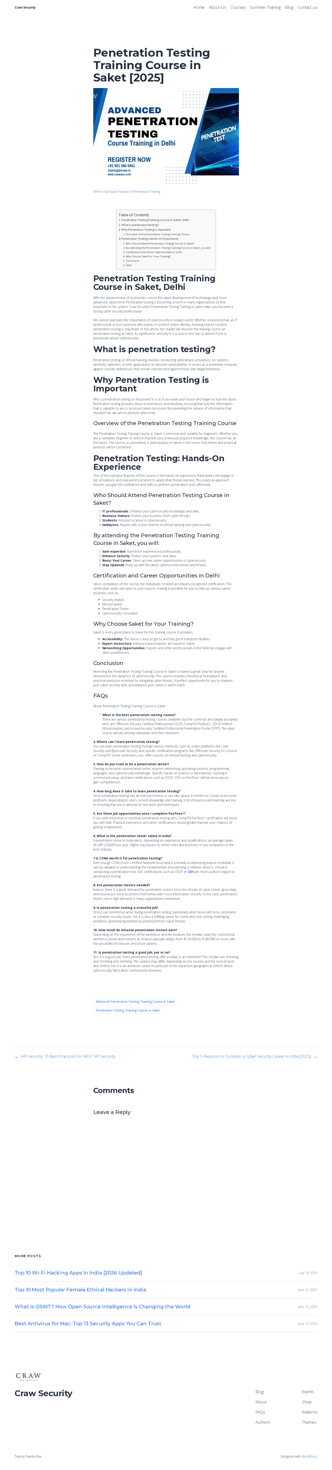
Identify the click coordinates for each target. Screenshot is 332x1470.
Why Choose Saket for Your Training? (148, 256)
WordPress (309, 1456)
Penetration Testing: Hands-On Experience (149, 239)
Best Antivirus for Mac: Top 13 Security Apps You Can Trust (88, 1324)
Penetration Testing (146, 191)
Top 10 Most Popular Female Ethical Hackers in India (80, 1290)
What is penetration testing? (140, 225)
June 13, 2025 (307, 1307)
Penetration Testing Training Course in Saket (128, 1010)
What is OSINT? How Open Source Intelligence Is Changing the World (102, 1307)
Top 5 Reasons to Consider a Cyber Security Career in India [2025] (251, 1056)
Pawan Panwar (118, 191)
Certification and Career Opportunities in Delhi (154, 252)
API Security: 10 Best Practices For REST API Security (68, 1056)
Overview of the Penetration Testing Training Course (157, 234)
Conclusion (132, 260)
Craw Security (25, 7)
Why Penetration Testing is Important (145, 230)
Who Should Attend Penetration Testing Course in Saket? (160, 243)
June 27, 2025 (307, 1290)
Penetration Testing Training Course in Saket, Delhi (155, 220)
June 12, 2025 (307, 1323)
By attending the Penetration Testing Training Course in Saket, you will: (168, 247)
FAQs (129, 265)
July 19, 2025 (308, 1273)
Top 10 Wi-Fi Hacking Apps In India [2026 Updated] (78, 1273)
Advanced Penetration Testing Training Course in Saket (135, 1001)
